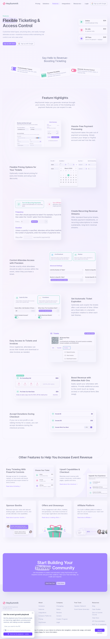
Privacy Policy (38, 632)
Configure (99, 632)
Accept (100, 630)
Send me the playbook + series (19, 634)
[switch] (5, 630)
